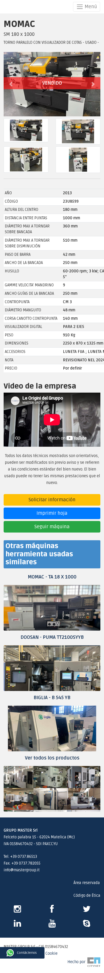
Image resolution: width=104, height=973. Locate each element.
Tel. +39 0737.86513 (20, 856)
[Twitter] (87, 910)
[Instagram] (17, 910)
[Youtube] (52, 925)
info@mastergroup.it (22, 870)
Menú (90, 7)
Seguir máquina (52, 527)
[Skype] (17, 925)
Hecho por (77, 962)
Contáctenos (4, 953)
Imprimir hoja (52, 513)
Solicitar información (52, 500)
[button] (11, 84)
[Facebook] (52, 910)
